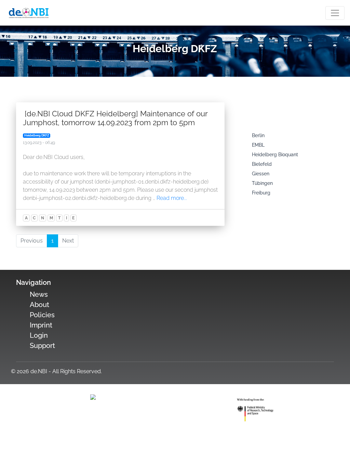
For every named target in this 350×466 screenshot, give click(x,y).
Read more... (172, 198)
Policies (42, 315)
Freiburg (261, 192)
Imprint (41, 325)
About (39, 305)
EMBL (258, 145)
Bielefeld (262, 164)
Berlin (258, 135)
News (39, 294)
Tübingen (262, 183)
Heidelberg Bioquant (275, 154)
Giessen (260, 173)
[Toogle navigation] (335, 13)
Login (39, 335)
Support (42, 345)
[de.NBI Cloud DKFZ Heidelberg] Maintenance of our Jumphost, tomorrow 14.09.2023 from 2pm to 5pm (115, 118)
